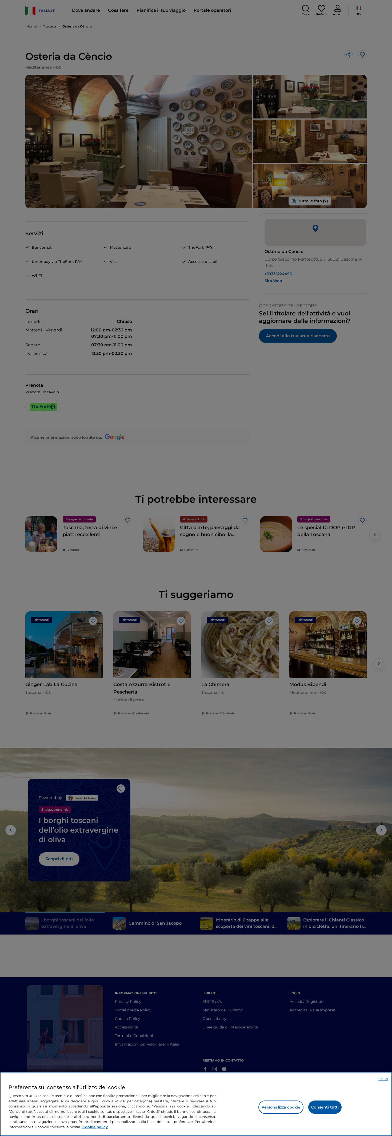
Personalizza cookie (281, 1107)
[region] (196, 1104)
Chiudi (383, 1079)
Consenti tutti (325, 1107)
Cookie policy (95, 1127)
